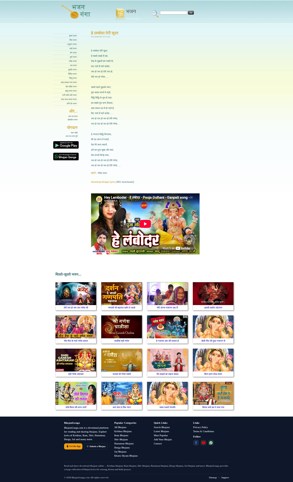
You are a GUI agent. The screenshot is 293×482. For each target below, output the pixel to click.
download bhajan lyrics (103, 181)
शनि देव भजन (72, 103)
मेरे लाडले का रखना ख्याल (167, 374)
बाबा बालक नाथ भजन (69, 82)
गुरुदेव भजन (72, 69)
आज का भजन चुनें (71, 136)
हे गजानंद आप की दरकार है (167, 340)
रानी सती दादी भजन (69, 95)
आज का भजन (72, 116)
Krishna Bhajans (123, 431)
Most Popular (161, 435)
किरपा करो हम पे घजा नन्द (213, 407)
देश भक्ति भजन (71, 86)
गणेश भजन (73, 61)
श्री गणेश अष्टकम (75, 374)
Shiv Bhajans (121, 439)
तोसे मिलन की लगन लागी (76, 407)
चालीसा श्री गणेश (121, 340)
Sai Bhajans (120, 451)
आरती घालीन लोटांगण (213, 307)
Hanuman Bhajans (124, 443)
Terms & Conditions (203, 431)
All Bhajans (120, 427)
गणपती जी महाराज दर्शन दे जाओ (121, 307)
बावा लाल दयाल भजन (69, 99)
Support (225, 477)
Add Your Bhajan (163, 439)
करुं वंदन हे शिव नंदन (122, 407)
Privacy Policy (200, 427)
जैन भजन (73, 53)
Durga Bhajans (122, 447)
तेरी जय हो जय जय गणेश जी (76, 307)
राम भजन (73, 65)
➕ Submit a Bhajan (95, 446)
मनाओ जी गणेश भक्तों (122, 374)
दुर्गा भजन (73, 57)
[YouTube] (203, 443)
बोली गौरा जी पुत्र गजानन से (213, 340)
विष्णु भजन (73, 78)
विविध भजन (72, 74)
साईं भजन (73, 48)
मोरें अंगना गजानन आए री (167, 307)
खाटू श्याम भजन (71, 91)
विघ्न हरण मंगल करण (213, 374)
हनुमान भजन (72, 44)
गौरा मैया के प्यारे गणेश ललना (76, 340)
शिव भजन (73, 40)
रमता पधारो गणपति (167, 407)
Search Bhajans (162, 427)
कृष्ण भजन (73, 36)
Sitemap (213, 477)
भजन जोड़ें (74, 133)
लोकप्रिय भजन (72, 120)
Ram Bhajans (121, 435)
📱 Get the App (73, 446)
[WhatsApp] (211, 443)
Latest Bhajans (161, 431)
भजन (133, 14)
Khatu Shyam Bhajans (126, 456)
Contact (158, 443)
